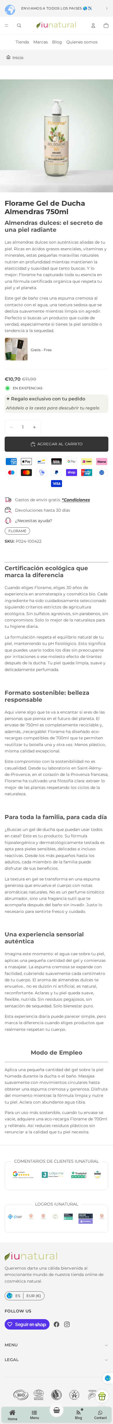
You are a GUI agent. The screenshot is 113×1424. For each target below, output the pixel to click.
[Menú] (6, 25)
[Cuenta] (93, 25)
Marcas (40, 42)
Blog (57, 42)
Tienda (22, 42)
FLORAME (17, 531)
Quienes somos (82, 42)
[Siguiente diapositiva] (106, 8)
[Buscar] (19, 25)
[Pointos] (102, 1396)
